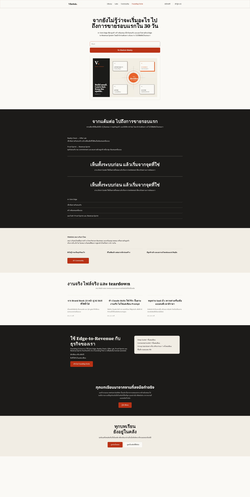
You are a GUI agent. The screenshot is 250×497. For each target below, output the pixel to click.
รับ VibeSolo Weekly (125, 50)
